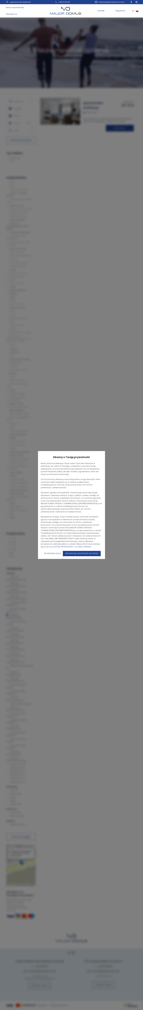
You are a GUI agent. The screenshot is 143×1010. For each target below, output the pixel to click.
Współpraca (11, 14)
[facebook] (132, 2)
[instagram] (137, 2)
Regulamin (120, 10)
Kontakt (101, 10)
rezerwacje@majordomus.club (111, 2)
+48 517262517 (64, 2)
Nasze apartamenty (15, 7)
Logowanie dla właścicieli (20, 2)
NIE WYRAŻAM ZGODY (52, 553)
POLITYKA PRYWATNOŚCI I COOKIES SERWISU (72, 546)
